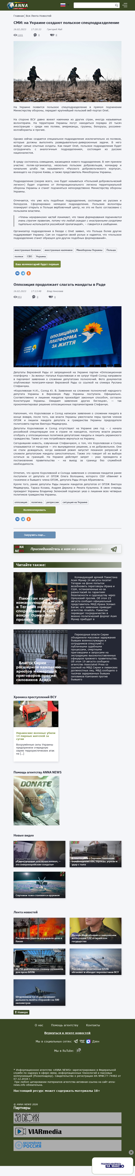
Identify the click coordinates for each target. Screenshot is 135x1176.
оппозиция (21, 502)
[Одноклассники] (29, 273)
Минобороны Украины (89, 250)
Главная (19, 15)
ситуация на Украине (75, 502)
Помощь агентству (64, 1025)
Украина (41, 256)
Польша (111, 250)
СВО (29, 256)
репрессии (52, 502)
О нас (39, 1025)
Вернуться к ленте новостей (67, 1033)
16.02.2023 (27, 29)
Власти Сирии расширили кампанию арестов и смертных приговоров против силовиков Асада (38, 671)
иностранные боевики (28, 250)
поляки (19, 256)
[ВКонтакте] (17, 273)
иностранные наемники (58, 250)
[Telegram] (23, 273)
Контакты (93, 1025)
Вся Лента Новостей (38, 15)
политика (36, 502)
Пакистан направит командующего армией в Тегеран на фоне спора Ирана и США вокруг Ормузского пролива (39, 608)
